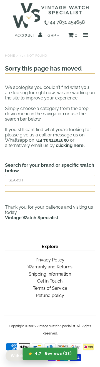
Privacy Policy (50, 260)
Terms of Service (50, 288)
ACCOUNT (25, 35)
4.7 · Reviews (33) (53, 353)
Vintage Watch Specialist (55, 326)
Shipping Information (50, 274)
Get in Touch (49, 281)
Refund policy (50, 295)
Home (10, 56)
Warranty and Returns (50, 266)
